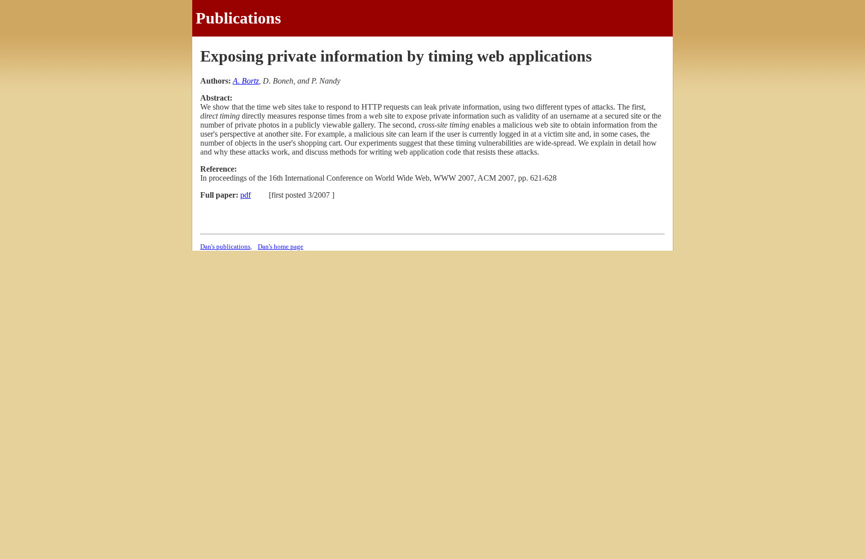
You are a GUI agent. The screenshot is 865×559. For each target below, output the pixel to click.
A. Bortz (246, 81)
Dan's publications (225, 246)
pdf (245, 195)
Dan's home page (280, 246)
